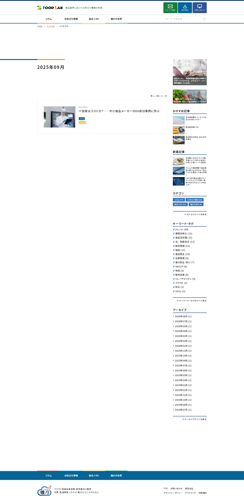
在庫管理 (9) (182, 258)
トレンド (82, 122)
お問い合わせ (199, 10)
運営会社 (189, 488)
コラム (48, 18)
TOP (166, 488)
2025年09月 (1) (183, 360)
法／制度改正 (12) (185, 241)
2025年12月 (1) (183, 350)
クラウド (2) (181, 283)
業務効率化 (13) (183, 233)
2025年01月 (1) (183, 390)
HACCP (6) (181, 266)
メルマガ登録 (170, 10)
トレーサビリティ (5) (185, 278)
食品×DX (94, 18)
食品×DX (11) (180, 204)
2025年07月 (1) (183, 365)
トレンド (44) (181, 229)
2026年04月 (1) (183, 331)
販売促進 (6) (182, 274)
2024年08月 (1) (183, 404)
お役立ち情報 (71, 18)
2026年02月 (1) (183, 341)
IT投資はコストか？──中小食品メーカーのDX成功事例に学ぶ (119, 111)
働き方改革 (116, 18)
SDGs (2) (180, 291)
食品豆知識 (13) (183, 237)
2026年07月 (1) (183, 321)
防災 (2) (179, 287)
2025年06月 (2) (183, 370)
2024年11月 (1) (183, 395)
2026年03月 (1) (183, 336)
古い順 (164, 95)
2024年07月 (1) (183, 409)
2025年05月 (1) (183, 375)
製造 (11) (180, 250)
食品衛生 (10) (182, 254)
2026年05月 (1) (183, 326)
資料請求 (185, 10)
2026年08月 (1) (183, 316)
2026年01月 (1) (183, 346)
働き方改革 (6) (196, 204)
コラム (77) (179, 200)
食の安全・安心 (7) (184, 262)
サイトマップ (190, 493)
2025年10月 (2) (183, 355)
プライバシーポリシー (173, 493)
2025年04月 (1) (183, 380)
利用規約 (203, 493)
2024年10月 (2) (183, 399)
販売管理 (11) (182, 246)
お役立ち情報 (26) (194, 200)
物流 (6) (179, 270)
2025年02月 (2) (183, 385)
